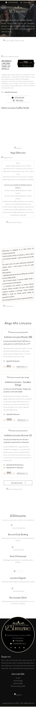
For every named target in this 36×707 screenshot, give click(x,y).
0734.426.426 (13, 2)
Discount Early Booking (18, 534)
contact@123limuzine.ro (19, 643)
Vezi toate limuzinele (16, 483)
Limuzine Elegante (18, 577)
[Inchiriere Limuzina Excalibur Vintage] (18, 377)
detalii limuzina (21, 366)
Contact (18, 678)
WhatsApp (27, 2)
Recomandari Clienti (18, 597)
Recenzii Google (18, 681)
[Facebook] (11, 648)
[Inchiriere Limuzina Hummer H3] (18, 430)
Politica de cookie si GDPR (18, 686)
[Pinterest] (24, 648)
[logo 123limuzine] (18, 9)
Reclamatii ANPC (18, 683)
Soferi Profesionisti (18, 556)
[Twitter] (15, 648)
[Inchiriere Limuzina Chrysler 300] (18, 332)
